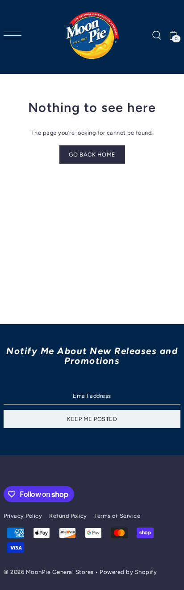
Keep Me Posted (92, 419)
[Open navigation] (15, 35)
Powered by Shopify (128, 572)
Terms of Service (117, 515)
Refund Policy (68, 515)
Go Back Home (92, 154)
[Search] (156, 35)
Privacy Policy (23, 515)
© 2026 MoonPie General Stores (49, 572)
